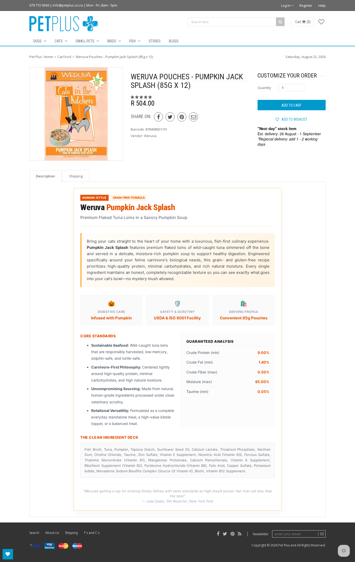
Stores (155, 41)
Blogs (174, 41)
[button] (142, 97)
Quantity (264, 87)
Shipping (71, 533)
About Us (52, 533)
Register (305, 5)
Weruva (150, 135)
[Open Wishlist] (8, 554)
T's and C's (92, 533)
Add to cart (291, 105)
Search (34, 533)
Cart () (303, 22)
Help (322, 5)
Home (48, 56)
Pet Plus (284, 545)
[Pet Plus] (63, 23)
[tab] (45, 176)
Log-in (286, 5)
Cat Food (64, 56)
